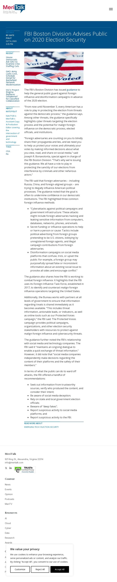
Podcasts (9, 499)
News (8, 484)
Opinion (9, 494)
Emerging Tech (31, 427)
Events (8, 489)
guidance (72, 89)
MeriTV (8, 504)
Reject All (40, 569)
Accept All (59, 569)
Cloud (8, 523)
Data (7, 533)
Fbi (7, 154)
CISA (8, 151)
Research (9, 537)
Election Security (50, 427)
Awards (8, 542)
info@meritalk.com (14, 462)
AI (6, 518)
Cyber (8, 528)
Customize (20, 569)
